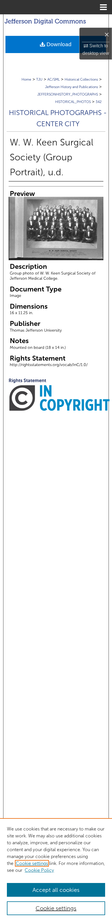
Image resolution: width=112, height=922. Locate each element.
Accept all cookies (56, 890)
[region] (56, 870)
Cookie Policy (39, 870)
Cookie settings (32, 863)
